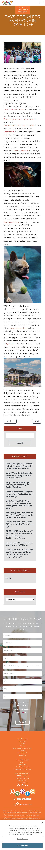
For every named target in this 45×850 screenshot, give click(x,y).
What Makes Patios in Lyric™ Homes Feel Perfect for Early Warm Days (20, 494)
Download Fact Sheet (22, 767)
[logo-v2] (7, 3)
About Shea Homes (22, 760)
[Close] (42, 822)
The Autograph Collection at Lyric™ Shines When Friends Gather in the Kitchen (19, 515)
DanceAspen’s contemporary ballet (20, 119)
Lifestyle (22, 743)
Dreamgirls (9, 131)
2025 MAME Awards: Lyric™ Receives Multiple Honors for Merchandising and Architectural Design (19, 534)
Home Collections (22, 739)
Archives (20, 592)
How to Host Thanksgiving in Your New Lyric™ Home (19, 544)
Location (22, 750)
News (8, 578)
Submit (22, 722)
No (20, 705)
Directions (22, 755)
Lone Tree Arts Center (14, 109)
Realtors (22, 762)
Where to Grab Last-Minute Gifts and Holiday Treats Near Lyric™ (20, 524)
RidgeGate (9, 344)
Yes (26, 705)
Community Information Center (22, 748)
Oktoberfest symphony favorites (19, 125)
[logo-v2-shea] (22, 797)
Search (20, 428)
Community (22, 741)
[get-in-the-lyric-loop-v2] (22, 10)
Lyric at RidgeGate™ (22, 150)
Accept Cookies (22, 845)
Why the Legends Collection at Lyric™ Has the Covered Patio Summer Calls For (19, 466)
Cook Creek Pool (11, 222)
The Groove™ (22, 753)
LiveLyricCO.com (22, 783)
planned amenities (18, 328)
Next (37, 421)
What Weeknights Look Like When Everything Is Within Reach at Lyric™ (19, 475)
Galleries (22, 746)
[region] (22, 835)
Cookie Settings (22, 839)
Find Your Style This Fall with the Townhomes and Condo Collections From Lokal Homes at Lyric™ (19, 553)
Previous (10, 421)
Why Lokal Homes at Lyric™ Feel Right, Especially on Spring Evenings (19, 484)
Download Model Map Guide (23, 769)
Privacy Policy (22, 764)
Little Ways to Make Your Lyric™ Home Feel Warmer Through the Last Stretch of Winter (19, 504)
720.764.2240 (22, 780)
